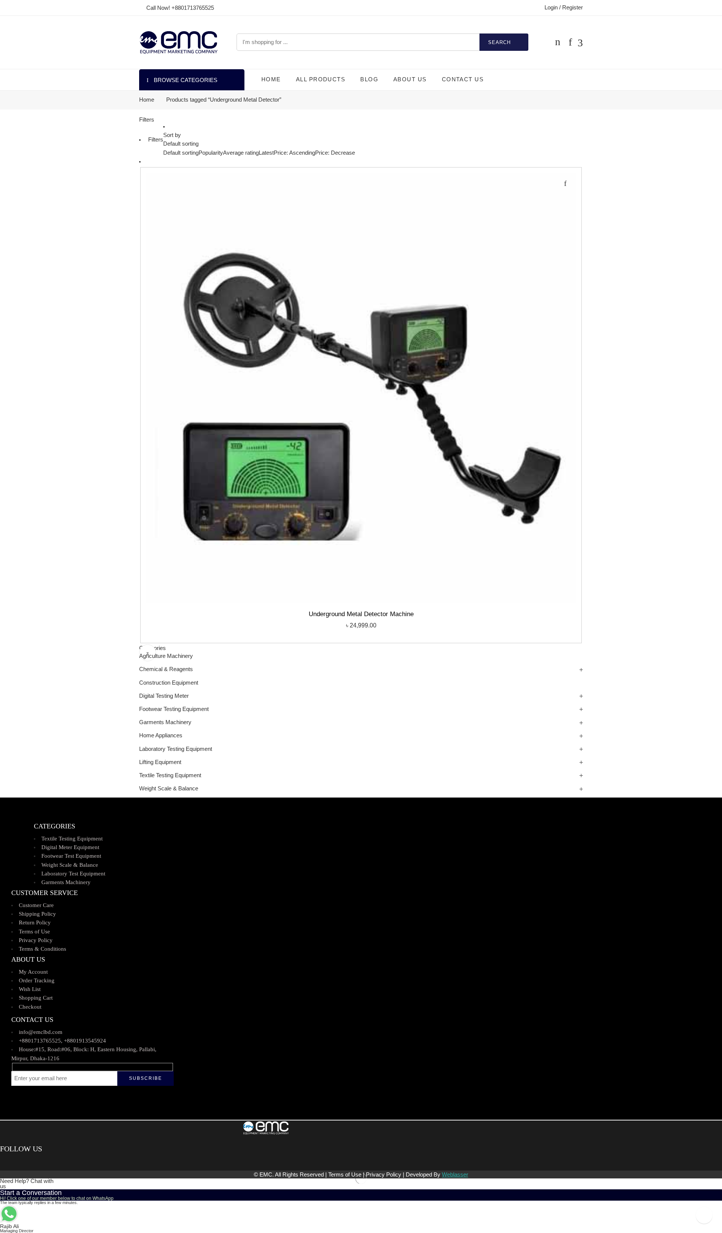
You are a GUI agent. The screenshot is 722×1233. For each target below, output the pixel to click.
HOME (271, 79)
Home (146, 100)
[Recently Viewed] (704, 1215)
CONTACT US (463, 79)
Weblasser (455, 1175)
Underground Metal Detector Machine (361, 614)
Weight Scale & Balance (168, 788)
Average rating (241, 153)
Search (499, 42)
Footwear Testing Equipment (174, 709)
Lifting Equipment (160, 762)
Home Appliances (160, 735)
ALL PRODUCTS (320, 79)
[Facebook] (3, 1162)
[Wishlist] (565, 183)
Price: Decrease (335, 153)
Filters (146, 120)
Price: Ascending (294, 153)
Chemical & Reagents (166, 669)
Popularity (211, 153)
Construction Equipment (168, 683)
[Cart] (557, 42)
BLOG (369, 79)
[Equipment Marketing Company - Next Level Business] (178, 42)
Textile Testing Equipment (170, 775)
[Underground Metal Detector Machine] (361, 388)
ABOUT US (410, 79)
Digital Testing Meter (164, 696)
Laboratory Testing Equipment (175, 749)
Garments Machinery (165, 722)
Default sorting (181, 144)
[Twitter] (8, 1162)
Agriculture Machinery (166, 656)
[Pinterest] (13, 1162)
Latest (266, 153)
